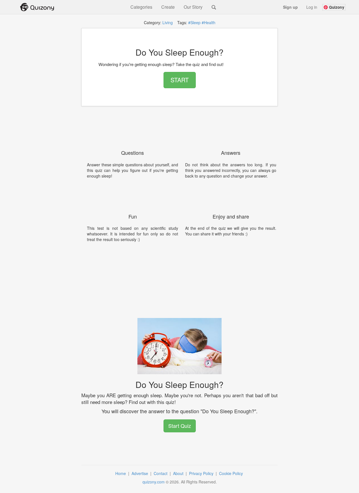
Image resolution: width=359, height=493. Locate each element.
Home (121, 473)
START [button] (180, 80)
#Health (208, 22)
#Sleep (194, 22)
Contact (161, 473)
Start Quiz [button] (179, 425)
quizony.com (153, 482)
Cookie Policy (231, 473)
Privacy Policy (202, 473)
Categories (141, 7)
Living (167, 22)
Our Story (193, 7)
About (179, 473)
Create (168, 7)
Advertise (140, 473)
